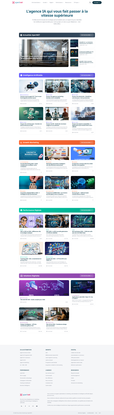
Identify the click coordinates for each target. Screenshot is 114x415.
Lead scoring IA (49, 360)
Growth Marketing (31, 142)
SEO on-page (23, 375)
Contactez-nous (49, 383)
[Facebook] (25, 406)
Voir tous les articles (86, 35)
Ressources (68, 2)
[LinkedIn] (21, 406)
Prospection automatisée (51, 362)
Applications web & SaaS (76, 362)
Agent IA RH (23, 360)
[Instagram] (33, 406)
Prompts (73, 380)
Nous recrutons (49, 380)
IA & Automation (36, 2)
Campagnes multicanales (25, 380)
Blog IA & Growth (75, 373)
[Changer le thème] (90, 2)
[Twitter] (29, 406)
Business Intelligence (25, 385)
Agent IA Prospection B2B (26, 355)
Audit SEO (22, 373)
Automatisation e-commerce (77, 355)
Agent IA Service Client (25, 352)
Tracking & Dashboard (25, 383)
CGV (100, 413)
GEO (47, 352)
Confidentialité (90, 413)
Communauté (49, 375)
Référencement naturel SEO (52, 355)
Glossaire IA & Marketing (76, 383)
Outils (72, 378)
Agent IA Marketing (24, 362)
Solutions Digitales (31, 276)
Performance (59, 2)
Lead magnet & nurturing (51, 357)
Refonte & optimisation (76, 365)
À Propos (76, 2)
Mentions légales (82, 413)
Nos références (49, 378)
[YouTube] (36, 406)
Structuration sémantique (26, 378)
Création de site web (75, 352)
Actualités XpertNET (31, 35)
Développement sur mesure (77, 360)
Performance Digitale (32, 210)
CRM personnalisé (75, 357)
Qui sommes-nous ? (50, 373)
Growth (45, 2)
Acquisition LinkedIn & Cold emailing (54, 365)
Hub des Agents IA (75, 375)
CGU (96, 413)
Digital (51, 2)
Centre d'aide (48, 385)
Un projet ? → (97, 2)
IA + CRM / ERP (23, 365)
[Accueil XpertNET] (17, 2)
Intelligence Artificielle (32, 75)
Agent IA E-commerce (25, 357)
